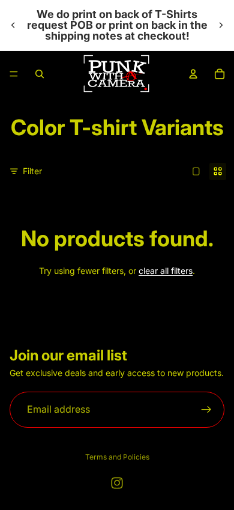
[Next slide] (221, 25)
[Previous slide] (13, 25)
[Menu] (14, 74)
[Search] (39, 74)
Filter (32, 171)
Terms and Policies (117, 456)
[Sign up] (206, 409)
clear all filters (166, 271)
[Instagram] (117, 483)
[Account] (193, 74)
